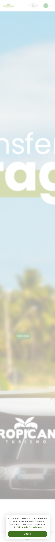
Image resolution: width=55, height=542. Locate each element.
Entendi (27, 533)
